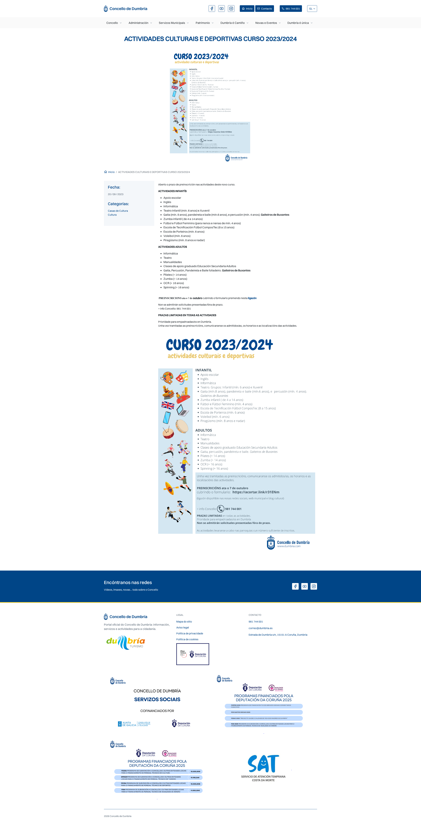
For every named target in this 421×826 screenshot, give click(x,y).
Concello (112, 22)
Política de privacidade (189, 633)
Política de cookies (187, 639)
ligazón (252, 298)
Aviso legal (182, 627)
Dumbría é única (298, 22)
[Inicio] (126, 8)
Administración (138, 22)
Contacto (266, 8)
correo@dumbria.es (260, 628)
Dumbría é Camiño (233, 22)
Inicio (249, 8)
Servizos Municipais (172, 22)
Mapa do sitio (184, 621)
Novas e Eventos (266, 22)
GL (311, 8)
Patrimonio (203, 22)
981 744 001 (293, 8)
